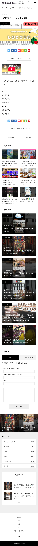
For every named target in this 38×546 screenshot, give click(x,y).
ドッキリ (19, 527)
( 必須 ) (12, 368)
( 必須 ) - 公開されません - (13, 374)
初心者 (5, 23)
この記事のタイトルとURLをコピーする (19, 58)
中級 (7, 215)
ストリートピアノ (7, 259)
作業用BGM (7, 237)
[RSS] (19, 536)
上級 (7, 304)
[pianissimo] (9, 3)
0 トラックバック (27, 357)
